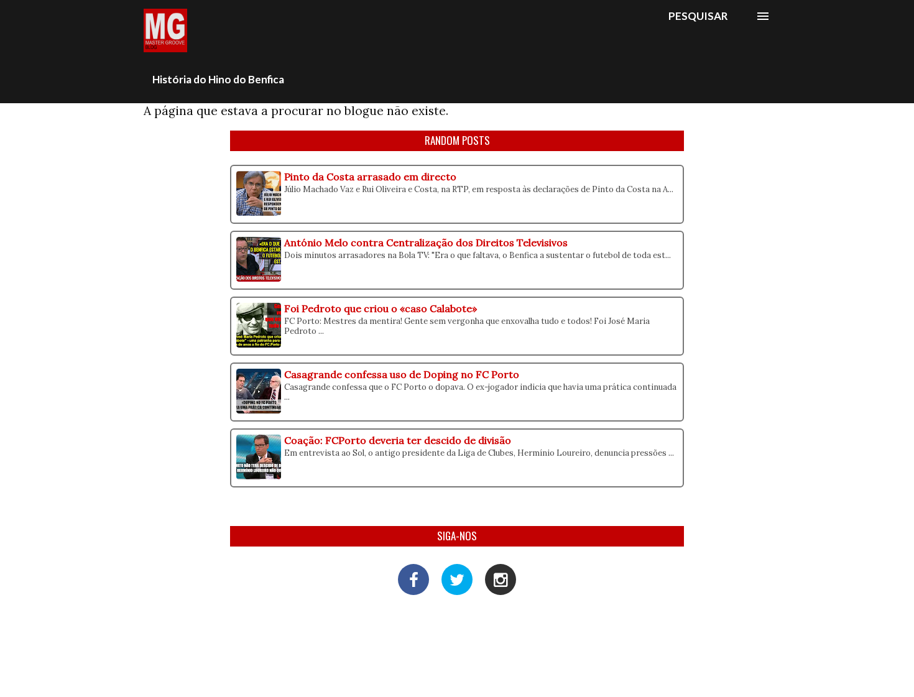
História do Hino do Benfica (218, 79)
